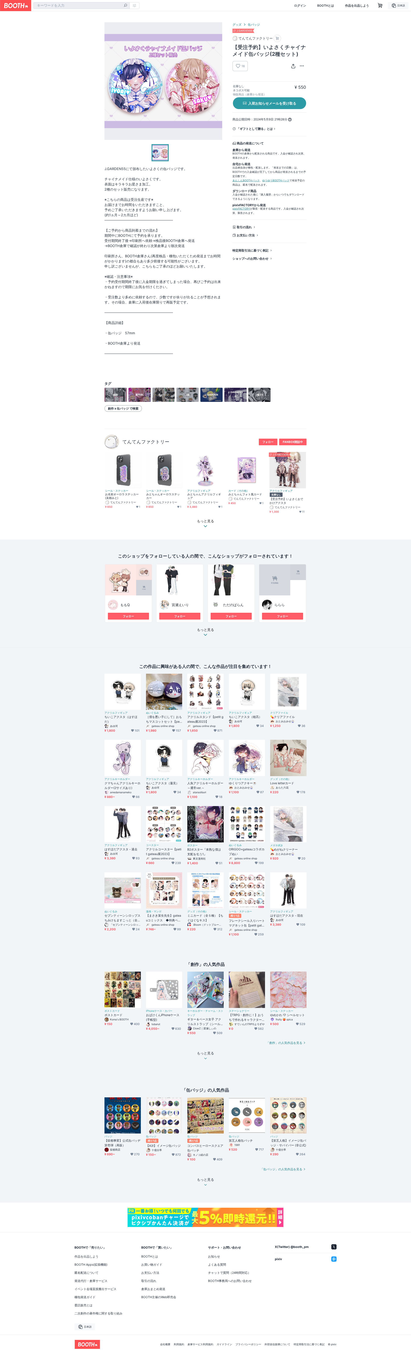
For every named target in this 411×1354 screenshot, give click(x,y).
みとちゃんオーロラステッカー (163, 496)
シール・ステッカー (116, 491)
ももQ (125, 605)
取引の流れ (244, 227)
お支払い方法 (246, 235)
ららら (279, 605)
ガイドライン (224, 1344)
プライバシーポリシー (248, 1344)
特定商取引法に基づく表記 (250, 250)
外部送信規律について (277, 1344)
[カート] (277, 38)
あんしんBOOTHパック (246, 180)
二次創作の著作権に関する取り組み (98, 1313)
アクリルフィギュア (198, 491)
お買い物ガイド (151, 1264)
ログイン (300, 5)
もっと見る (205, 630)
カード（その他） (238, 491)
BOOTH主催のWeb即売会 (158, 1297)
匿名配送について (86, 1272)
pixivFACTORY (241, 208)
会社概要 (165, 1344)
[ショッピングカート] (380, 5)
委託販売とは (83, 1305)
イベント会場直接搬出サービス (95, 1289)
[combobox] (81, 5)
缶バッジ (254, 24)
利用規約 (179, 1344)
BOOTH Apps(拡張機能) (90, 1264)
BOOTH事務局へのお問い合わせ (230, 1281)
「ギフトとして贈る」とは (255, 128)
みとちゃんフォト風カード (245, 494)
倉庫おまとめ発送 (153, 1289)
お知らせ (214, 1256)
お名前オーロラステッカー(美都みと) (122, 496)
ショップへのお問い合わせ (250, 258)
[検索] (125, 6)
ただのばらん (233, 605)
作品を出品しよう (357, 5)
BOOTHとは (325, 5)
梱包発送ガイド (84, 1297)
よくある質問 (217, 1264)
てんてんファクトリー (145, 441)
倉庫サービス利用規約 (200, 1344)
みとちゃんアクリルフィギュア (204, 496)
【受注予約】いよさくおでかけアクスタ (286, 500)
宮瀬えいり (180, 605)
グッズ (236, 24)
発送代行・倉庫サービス (90, 1281)
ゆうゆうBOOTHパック (275, 180)
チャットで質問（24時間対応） (229, 1272)
